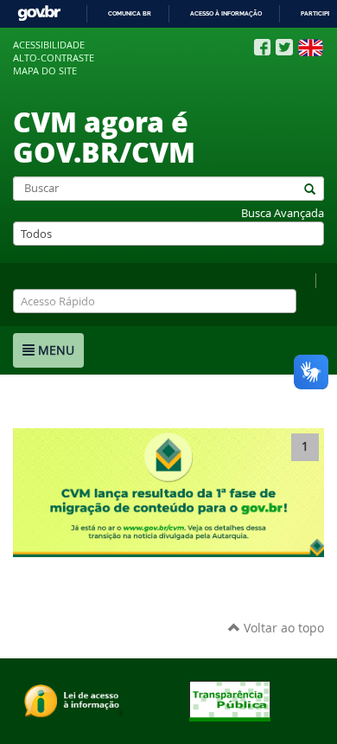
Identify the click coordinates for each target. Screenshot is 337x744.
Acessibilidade (49, 45)
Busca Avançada (282, 213)
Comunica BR (129, 13)
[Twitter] (284, 47)
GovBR (38, 13)
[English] (310, 47)
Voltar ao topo (282, 627)
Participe (316, 13)
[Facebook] (262, 47)
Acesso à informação (226, 13)
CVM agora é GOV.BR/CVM (104, 136)
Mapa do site (45, 71)
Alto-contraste (53, 58)
